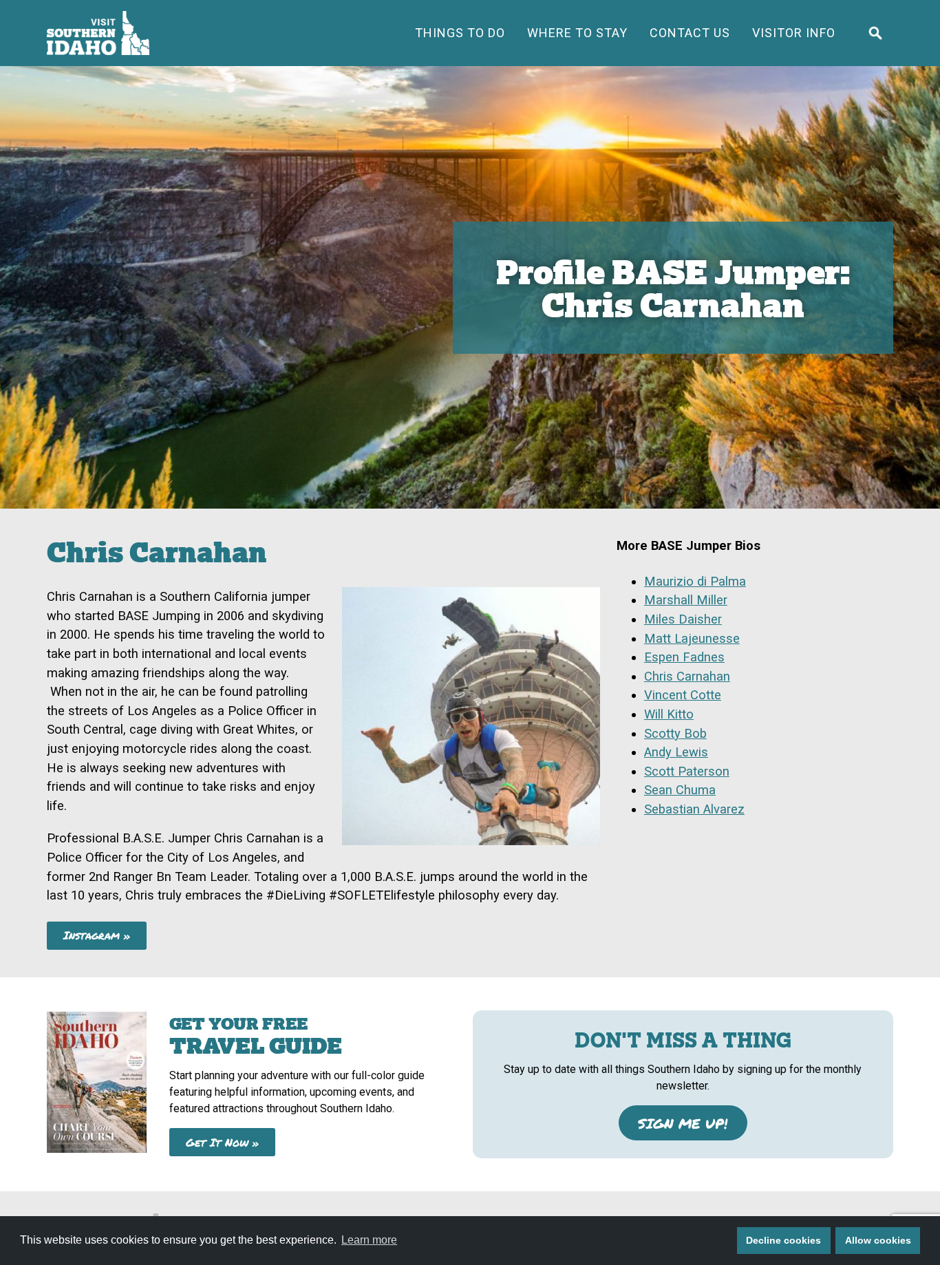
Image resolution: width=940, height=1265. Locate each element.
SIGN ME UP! (682, 1123)
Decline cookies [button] (783, 1240)
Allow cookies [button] (878, 1240)
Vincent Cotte (682, 695)
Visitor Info (793, 32)
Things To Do (460, 32)
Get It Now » (222, 1142)
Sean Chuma (680, 790)
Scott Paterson (686, 771)
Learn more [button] (369, 1240)
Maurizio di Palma (695, 581)
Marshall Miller (685, 600)
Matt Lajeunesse (692, 638)
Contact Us (690, 32)
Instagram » (97, 935)
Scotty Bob (675, 733)
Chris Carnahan (687, 676)
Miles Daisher (683, 619)
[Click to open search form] (875, 33)
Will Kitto (669, 714)
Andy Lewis (676, 752)
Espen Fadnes (684, 657)
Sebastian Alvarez (694, 809)
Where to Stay (577, 32)
